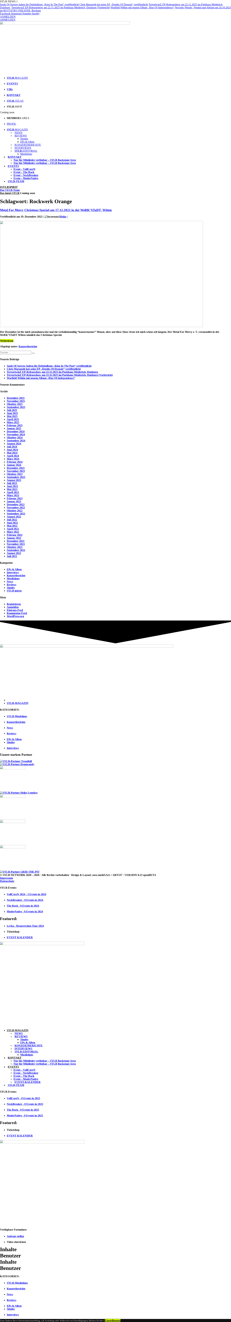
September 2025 (16, 407)
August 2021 (14, 553)
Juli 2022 (12, 519)
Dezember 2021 (16, 541)
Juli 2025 (12, 410)
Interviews (13, 572)
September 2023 (16, 477)
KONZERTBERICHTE (28, 144)
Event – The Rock (24, 172)
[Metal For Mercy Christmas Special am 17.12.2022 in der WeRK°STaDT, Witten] (101, 326)
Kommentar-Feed (17, 613)
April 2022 (13, 528)
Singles (24, 138)
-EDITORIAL (26, 150)
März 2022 (13, 531)
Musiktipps (26, 153)
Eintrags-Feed (15, 610)
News (10, 581)
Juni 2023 (12, 486)
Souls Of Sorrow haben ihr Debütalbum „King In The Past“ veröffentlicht (39, 4)
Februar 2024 (14, 461)
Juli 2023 (12, 483)
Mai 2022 (12, 525)
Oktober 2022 (14, 510)
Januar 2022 (14, 538)
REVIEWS (21, 135)
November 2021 (16, 544)
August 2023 (14, 480)
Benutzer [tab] (10, 1256)
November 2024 (16, 434)
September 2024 (16, 440)
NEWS (18, 132)
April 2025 (13, 419)
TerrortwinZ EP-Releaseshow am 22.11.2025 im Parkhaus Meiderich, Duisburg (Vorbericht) (60, 7)
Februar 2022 (14, 534)
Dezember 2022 (16, 504)
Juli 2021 (12, 556)
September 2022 (16, 513)
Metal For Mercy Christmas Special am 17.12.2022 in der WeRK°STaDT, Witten (56, 210)
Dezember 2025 (16, 398)
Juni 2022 (12, 522)
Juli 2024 (12, 446)
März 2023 (13, 495)
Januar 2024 (14, 464)
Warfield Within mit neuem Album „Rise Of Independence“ (142, 7)
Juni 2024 (12, 449)
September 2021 (16, 550)
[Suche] (33, 353)
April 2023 (13, 492)
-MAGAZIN (17, 129)
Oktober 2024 (14, 437)
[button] (9, 187)
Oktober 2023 (14, 474)
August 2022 (14, 516)
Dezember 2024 (16, 431)
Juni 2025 (12, 413)
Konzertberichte (28, 346)
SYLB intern (14, 590)
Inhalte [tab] (8, 1249)
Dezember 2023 (16, 468)
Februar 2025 (14, 425)
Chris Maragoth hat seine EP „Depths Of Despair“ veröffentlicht (113, 4)
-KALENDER (28, 1082)
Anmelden (13, 607)
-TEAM (16, 181)
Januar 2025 (14, 428)
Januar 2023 (14, 501)
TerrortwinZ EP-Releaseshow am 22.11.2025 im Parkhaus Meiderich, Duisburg (53, 372)
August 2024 (14, 443)
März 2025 (13, 422)
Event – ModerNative (26, 178)
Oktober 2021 (14, 547)
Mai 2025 (12, 416)
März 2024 (13, 458)
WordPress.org (15, 616)
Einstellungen (112, 1320)
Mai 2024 (12, 452)
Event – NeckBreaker (26, 175)
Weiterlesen (7, 340)
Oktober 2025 (14, 404)
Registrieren (14, 604)
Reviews (11, 584)
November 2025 (16, 401)
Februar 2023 (14, 498)
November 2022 (16, 507)
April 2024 (13, 455)
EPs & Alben (27, 141)
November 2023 (16, 471)
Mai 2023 (12, 489)
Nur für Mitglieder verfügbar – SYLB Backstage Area (45, 160)
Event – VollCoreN (24, 169)
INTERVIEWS (23, 147)
